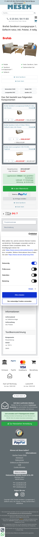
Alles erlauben (19, 295)
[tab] (19, 222)
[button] (35, 47)
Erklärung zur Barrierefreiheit (19, 462)
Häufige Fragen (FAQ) (19, 455)
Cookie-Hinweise (19, 467)
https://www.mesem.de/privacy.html (21, 254)
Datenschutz (19, 460)
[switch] (34, 269)
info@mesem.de (21, 487)
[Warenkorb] (36, 21)
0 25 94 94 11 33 (21, 484)
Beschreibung (9, 227)
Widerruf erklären (20, 472)
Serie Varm (20, 81)
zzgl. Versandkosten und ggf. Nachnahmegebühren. (19, 513)
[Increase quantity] (12, 120)
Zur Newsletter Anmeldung (20, 424)
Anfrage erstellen (20, 199)
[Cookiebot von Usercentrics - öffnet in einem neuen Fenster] (28, 234)
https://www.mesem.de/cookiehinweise (19, 250)
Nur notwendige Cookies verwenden (19, 301)
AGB (19, 465)
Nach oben (19, 396)
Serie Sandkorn (20, 77)
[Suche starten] (35, 13)
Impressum (19, 458)
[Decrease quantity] (5, 120)
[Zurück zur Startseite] (19, 7)
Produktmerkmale (10, 222)
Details (31, 289)
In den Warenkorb (20, 188)
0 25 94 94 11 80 (21, 482)
